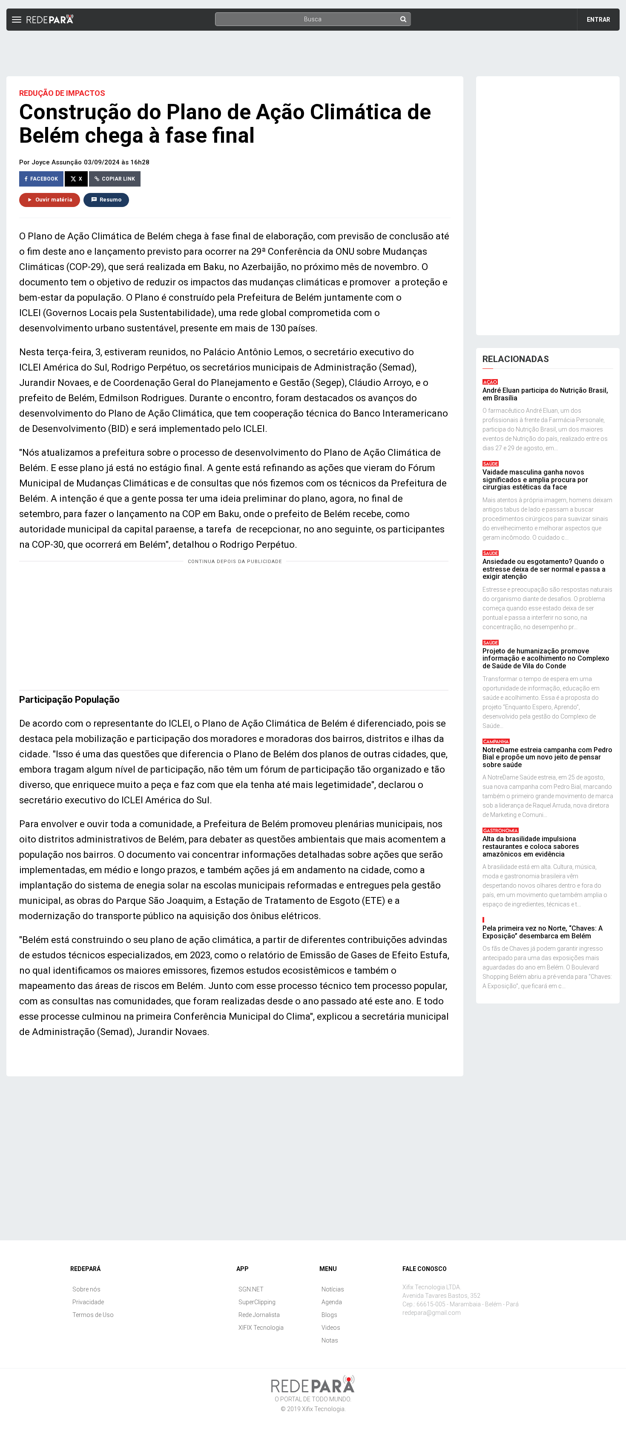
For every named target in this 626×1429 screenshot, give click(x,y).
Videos (331, 1327)
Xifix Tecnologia (323, 1409)
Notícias (333, 1289)
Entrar (598, 19)
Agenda (332, 1302)
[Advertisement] (313, 50)
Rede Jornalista (259, 1314)
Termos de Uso (93, 1314)
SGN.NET (251, 1289)
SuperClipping (257, 1302)
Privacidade (88, 1302)
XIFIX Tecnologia (261, 1327)
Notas (330, 1340)
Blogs (329, 1314)
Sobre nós (86, 1289)
